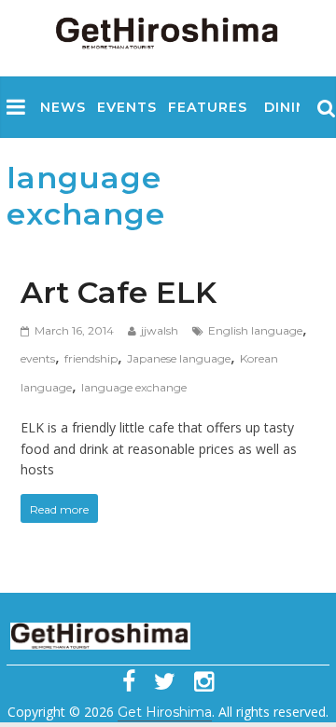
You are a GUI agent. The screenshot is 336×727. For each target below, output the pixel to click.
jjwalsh (159, 330)
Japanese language (179, 358)
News (63, 107)
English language (255, 330)
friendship (91, 358)
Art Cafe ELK (119, 292)
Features (207, 107)
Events (127, 107)
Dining (291, 107)
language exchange (134, 387)
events (38, 358)
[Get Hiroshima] (168, 29)
